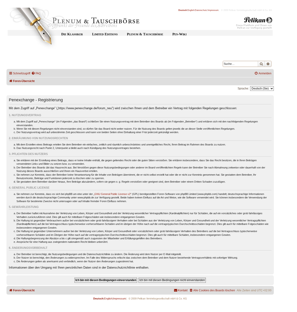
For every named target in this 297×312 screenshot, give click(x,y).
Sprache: (243, 88)
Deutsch (182, 10)
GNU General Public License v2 (112, 194)
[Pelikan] (254, 24)
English (190, 10)
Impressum (213, 10)
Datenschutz (201, 10)
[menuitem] (36, 73)
